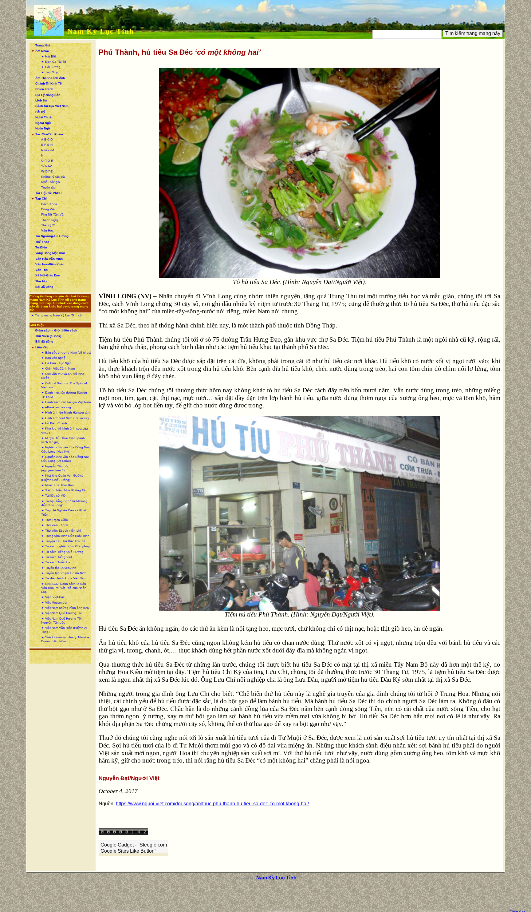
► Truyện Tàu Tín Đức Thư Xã (63, 541)
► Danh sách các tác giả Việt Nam (66, 402)
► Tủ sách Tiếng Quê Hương (62, 551)
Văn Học (47, 230)
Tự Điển (41, 247)
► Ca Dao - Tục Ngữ (56, 363)
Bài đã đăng (44, 286)
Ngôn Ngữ (42, 128)
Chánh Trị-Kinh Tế (48, 83)
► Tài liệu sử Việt (53, 495)
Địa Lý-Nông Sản (47, 95)
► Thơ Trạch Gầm (54, 519)
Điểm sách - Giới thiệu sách (56, 330)
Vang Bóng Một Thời (50, 253)
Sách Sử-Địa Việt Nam (52, 106)
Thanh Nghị (49, 220)
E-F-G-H (47, 144)
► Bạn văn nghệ (53, 357)
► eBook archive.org (56, 407)
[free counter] (123, 833)
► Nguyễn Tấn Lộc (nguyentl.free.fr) (55, 468)
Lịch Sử (41, 100)
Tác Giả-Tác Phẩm (49, 134)
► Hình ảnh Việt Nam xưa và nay (65, 418)
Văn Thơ (41, 270)
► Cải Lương (51, 67)
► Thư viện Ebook (54, 525)
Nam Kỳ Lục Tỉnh (100, 31)
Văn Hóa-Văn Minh (49, 258)
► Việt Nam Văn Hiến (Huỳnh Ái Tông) (64, 629)
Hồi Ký (40, 111)
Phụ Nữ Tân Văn (53, 214)
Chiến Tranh (44, 89)
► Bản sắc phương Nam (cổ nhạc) (66, 352)
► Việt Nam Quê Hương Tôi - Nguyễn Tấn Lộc (62, 620)
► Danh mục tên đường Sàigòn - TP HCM (65, 394)
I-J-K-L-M (47, 150)
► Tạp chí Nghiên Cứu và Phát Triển (63, 512)
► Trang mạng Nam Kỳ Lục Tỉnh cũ (56, 315)
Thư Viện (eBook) (48, 336)
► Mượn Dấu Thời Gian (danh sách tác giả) (63, 440)
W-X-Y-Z (47, 171)
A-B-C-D (47, 139)
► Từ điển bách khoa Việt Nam (63, 578)
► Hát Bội (48, 56)
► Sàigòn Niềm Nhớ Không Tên (64, 490)
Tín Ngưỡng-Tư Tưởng (52, 236)
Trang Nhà (42, 45)
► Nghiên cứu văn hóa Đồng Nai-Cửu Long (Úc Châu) (65, 458)
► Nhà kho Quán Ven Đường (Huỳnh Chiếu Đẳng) (62, 477)
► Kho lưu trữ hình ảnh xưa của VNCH (64, 430)
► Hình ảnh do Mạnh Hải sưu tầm (65, 412)
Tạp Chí (41, 198)
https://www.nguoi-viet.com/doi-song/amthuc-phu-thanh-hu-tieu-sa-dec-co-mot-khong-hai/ (212, 803)
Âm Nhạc (42, 51)
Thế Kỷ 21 (48, 225)
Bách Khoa (49, 204)
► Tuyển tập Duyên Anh (58, 567)
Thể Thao (42, 242)
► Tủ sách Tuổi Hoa (55, 562)
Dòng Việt (48, 209)
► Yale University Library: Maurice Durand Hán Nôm (65, 639)
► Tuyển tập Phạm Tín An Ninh (63, 573)
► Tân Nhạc (50, 72)
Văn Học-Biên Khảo (49, 264)
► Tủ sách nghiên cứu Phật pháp (65, 546)
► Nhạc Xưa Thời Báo (57, 485)
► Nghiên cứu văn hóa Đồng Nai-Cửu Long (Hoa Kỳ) (65, 449)
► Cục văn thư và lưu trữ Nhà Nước (62, 375)
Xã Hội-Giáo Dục (47, 275)
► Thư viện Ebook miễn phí (61, 530)
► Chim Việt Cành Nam (58, 368)
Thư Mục (41, 281)
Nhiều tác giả (50, 182)
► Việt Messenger (54, 602)
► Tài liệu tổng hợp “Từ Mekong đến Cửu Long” (64, 503)
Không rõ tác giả (53, 176)
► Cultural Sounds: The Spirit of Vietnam (64, 385)
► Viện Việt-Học (53, 597)
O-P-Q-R (47, 160)
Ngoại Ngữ (43, 123)
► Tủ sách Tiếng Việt (56, 557)
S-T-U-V (46, 166)
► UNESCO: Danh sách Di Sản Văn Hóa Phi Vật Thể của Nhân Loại (63, 588)
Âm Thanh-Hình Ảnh (50, 78)
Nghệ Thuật (43, 117)
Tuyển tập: (49, 187)
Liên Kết (41, 347)
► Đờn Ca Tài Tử (53, 61)
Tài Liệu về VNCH (48, 193)
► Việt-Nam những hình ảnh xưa (65, 607)
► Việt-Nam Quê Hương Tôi (61, 613)
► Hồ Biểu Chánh (54, 423)
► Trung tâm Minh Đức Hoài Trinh (65, 535)
